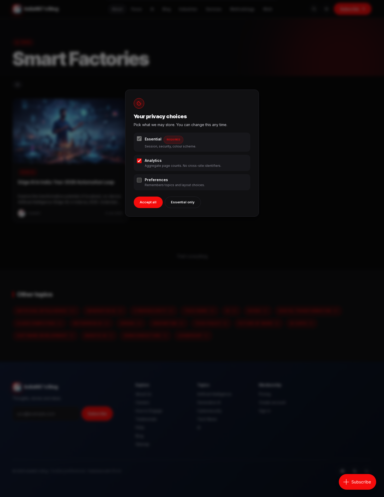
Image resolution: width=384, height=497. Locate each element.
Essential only (183, 202)
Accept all (148, 202)
